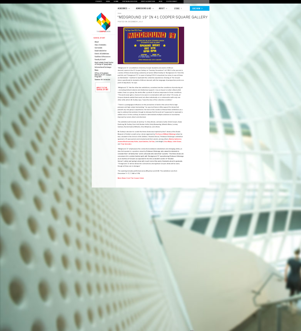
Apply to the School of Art (103, 89)
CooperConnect (171, 1)
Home (119, 13)
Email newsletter (101, 51)
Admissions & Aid (143, 9)
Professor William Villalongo (165, 134)
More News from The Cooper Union (131, 178)
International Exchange (103, 67)
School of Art (99, 38)
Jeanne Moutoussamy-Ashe (128, 141)
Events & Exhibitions (148, 1)
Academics (122, 9)
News (160, 1)
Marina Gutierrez (175, 139)
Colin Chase (177, 141)
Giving (108, 1)
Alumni (116, 1)
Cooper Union (103, 22)
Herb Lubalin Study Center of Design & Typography (104, 63)
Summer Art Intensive (102, 80)
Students (98, 1)
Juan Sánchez (144, 141)
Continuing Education (129, 1)
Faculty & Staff (100, 60)
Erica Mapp (168, 141)
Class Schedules (100, 45)
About (162, 9)
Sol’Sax (152, 141)
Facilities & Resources (103, 57)
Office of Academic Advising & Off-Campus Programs (103, 75)
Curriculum (98, 48)
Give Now (196, 9)
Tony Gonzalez (126, 144)
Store (177, 9)
